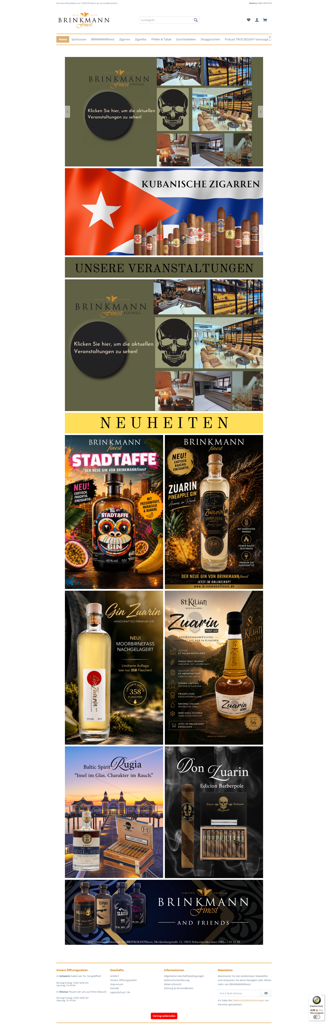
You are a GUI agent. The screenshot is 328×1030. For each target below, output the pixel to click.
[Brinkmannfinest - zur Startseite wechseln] (84, 20)
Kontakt (114, 988)
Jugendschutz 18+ (120, 992)
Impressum (116, 984)
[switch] (316, 1017)
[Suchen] (195, 20)
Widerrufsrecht (172, 984)
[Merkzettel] (248, 20)
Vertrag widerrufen (164, 1016)
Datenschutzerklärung (176, 980)
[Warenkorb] (266, 20)
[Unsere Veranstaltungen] (164, 267)
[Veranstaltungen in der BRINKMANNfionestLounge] (164, 345)
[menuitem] (169, 20)
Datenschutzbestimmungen (248, 1000)
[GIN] (164, 908)
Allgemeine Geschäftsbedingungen (184, 976)
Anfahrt (114, 976)
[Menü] (322, 996)
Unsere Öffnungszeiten (123, 980)
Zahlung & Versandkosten (178, 988)
